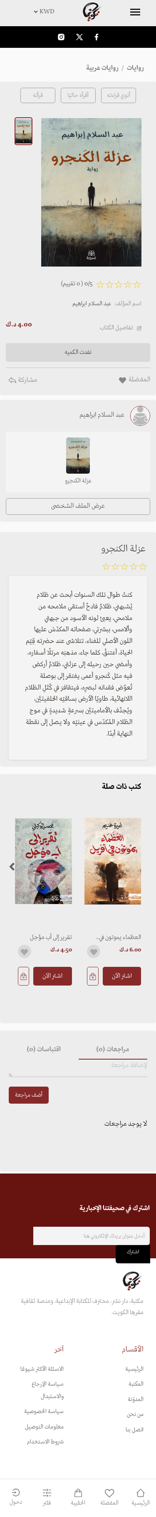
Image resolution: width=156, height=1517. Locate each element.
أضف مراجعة (28, 1095)
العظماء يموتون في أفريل (120, 937)
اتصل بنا (135, 1430)
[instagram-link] (61, 37)
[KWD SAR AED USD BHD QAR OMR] (78, 11)
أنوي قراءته (118, 95)
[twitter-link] (79, 37)
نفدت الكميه (78, 352)
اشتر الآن (122, 976)
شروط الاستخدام (45, 1442)
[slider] (124, 568)
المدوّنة (136, 1399)
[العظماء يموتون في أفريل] (112, 861)
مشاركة (26, 380)
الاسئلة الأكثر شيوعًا (42, 1369)
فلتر (47, 1503)
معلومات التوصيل (44, 1427)
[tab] (113, 1050)
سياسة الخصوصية (44, 1411)
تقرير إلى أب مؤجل (51, 937)
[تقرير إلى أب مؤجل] (43, 861)
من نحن (135, 1414)
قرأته (38, 95)
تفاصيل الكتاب (116, 327)
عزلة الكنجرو (78, 481)
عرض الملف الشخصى (78, 506)
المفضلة (109, 1503)
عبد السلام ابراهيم (91, 303)
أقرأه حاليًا (78, 95)
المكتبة (136, 1384)
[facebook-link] (96, 37)
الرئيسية (134, 1369)
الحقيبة (78, 1503)
